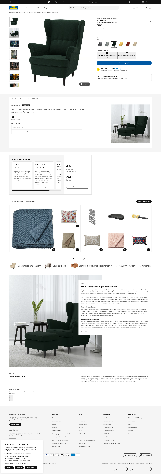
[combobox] (93, 8)
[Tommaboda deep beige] (134, 44)
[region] (57, 52)
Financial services (56, 430)
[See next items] (11, 399)
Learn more (12, 438)
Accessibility (149, 463)
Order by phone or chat (85, 434)
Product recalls (83, 437)
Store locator (82, 443)
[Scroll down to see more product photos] (14, 87)
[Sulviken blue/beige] (107, 44)
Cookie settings (31, 467)
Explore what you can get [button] (120, 70)
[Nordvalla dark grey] (100, 44)
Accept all (9, 467)
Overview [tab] (15, 99)
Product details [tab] (25, 99)
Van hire (54, 424)
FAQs (80, 430)
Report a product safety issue (87, 440)
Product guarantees (108, 440)
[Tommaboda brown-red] (128, 44)
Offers (130, 424)
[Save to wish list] (150, 21)
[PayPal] (47, 454)
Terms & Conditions (123, 463)
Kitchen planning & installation (60, 437)
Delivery (54, 418)
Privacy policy (105, 463)
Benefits (130, 430)
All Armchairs (145, 265)
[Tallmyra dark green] (114, 44)
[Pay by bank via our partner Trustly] (78, 454)
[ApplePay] (52, 454)
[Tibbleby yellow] (121, 44)
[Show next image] (88, 52)
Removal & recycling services (60, 443)
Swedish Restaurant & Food (111, 437)
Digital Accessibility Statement (111, 443)
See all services (56, 446)
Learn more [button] (124, 78)
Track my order (83, 424)
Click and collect (56, 421)
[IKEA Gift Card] (62, 454)
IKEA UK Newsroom (108, 430)
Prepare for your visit (84, 446)
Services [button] (53, 8)
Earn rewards (132, 421)
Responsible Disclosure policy (136, 463)
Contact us (82, 421)
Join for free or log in (106, 70)
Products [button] (25, 8)
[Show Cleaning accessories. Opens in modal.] (140, 217)
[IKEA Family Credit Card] (73, 454)
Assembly (54, 427)
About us (105, 418)
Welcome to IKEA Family (135, 418)
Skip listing (12, 393)
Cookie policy (113, 463)
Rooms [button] (32, 8)
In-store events (132, 427)
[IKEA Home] (13, 7)
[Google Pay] (57, 454)
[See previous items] (11, 396)
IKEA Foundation (108, 427)
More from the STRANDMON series (107, 18)
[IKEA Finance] (67, 454)
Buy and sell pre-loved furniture (60, 440)
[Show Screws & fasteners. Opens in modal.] (92, 217)
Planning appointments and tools (61, 434)
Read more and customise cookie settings (16, 463)
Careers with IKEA (108, 421)
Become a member (133, 434)
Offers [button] (39, 8)
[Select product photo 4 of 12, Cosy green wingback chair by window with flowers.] (14, 55)
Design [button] (46, 8)
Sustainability (107, 424)
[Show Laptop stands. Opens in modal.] (116, 217)
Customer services (84, 418)
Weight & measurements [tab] (40, 99)
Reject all (19, 467)
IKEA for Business (108, 434)
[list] (36, 175)
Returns (81, 427)
